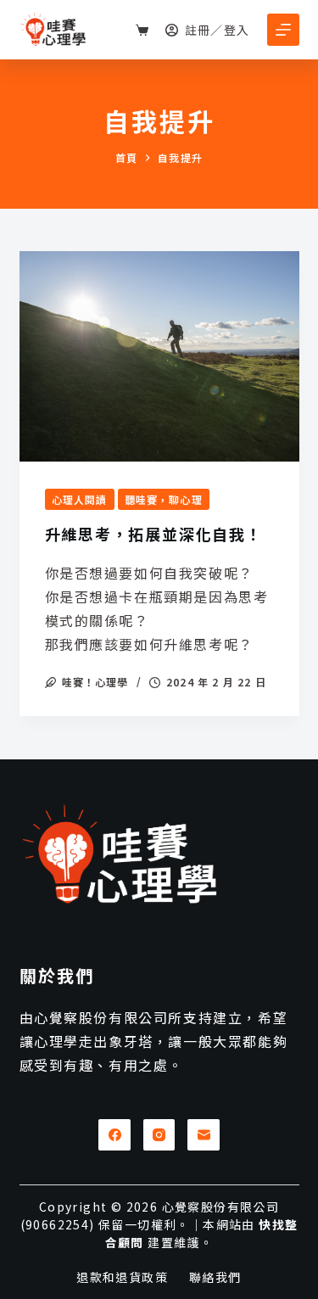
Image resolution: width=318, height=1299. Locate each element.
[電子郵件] (203, 1135)
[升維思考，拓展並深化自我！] (159, 356)
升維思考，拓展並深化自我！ (154, 534)
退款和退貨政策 (122, 1276)
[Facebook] (114, 1135)
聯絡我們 (215, 1276)
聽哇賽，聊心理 (164, 499)
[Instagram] (159, 1135)
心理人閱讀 (80, 499)
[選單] (283, 30)
